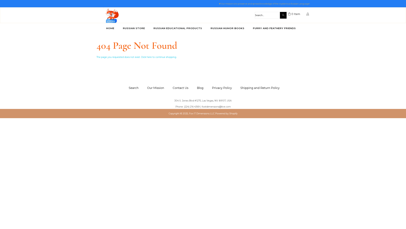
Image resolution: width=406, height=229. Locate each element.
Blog (200, 88)
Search (134, 88)
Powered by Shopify (226, 113)
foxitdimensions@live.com (216, 106)
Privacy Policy (222, 88)
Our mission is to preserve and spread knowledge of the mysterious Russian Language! (265, 3)
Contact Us (180, 88)
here (149, 57)
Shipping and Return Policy (260, 88)
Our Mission (155, 88)
